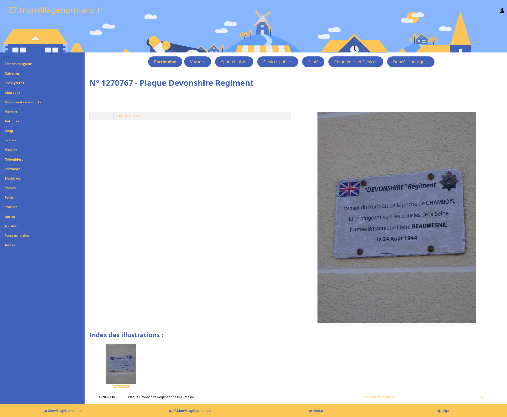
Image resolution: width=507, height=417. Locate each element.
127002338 (121, 386)
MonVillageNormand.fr (65, 410)
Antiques (12, 121)
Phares (10, 188)
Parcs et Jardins (17, 235)
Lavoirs (10, 140)
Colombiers (14, 159)
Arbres (10, 245)
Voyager (197, 61)
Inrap (9, 131)
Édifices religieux (18, 64)
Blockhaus (13, 178)
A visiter (11, 226)
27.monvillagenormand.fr (55, 9)
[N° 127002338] (396, 217)
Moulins (11, 150)
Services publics (277, 61)
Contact (318, 410)
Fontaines (12, 169)
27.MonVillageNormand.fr (192, 410)
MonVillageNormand (379, 397)
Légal (445, 410)
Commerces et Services (355, 61)
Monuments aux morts (23, 102)
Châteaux (12, 92)
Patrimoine (165, 61)
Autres (10, 216)
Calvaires (12, 73)
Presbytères (14, 83)
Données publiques (411, 61)
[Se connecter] (502, 9)
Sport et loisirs (234, 61)
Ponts (9, 197)
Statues (11, 207)
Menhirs (11, 111)
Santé (313, 61)
